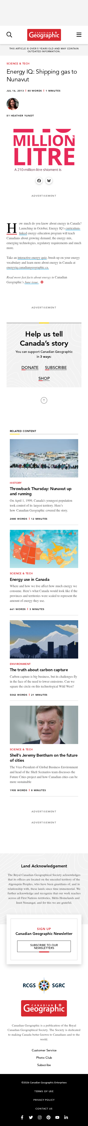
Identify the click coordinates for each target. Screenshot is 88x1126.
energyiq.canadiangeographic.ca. (28, 267)
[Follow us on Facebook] (22, 1117)
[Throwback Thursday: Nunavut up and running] (44, 482)
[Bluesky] (49, 180)
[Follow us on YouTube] (57, 1117)
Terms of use (44, 1091)
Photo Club (44, 1058)
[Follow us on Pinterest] (48, 1117)
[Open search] (9, 35)
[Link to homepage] (44, 35)
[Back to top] (44, 400)
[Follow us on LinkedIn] (66, 1117)
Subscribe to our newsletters (44, 946)
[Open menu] (79, 35)
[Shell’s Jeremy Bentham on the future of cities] (44, 751)
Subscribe (56, 368)
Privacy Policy (43, 1099)
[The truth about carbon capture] (44, 660)
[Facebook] (39, 180)
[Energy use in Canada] (44, 572)
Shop (44, 378)
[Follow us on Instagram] (40, 1117)
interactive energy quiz (32, 257)
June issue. (32, 282)
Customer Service (44, 1050)
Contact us (44, 1108)
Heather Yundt (22, 115)
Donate (29, 368)
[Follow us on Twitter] (31, 1117)
